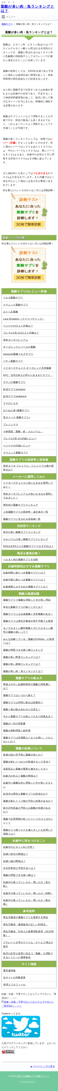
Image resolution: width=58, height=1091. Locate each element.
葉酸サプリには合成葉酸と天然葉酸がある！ (28, 614)
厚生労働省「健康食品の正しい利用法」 (25, 924)
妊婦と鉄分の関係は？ (15, 854)
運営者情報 (9, 970)
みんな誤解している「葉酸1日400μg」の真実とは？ (28, 641)
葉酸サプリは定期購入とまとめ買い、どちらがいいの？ (28, 739)
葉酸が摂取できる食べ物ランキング (23, 650)
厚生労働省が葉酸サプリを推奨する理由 (25, 917)
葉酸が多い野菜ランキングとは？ (22, 657)
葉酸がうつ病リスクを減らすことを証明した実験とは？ (28, 832)
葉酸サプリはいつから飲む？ (19, 695)
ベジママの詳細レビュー (17, 445)
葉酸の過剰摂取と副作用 (17, 730)
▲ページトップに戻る (42, 1066)
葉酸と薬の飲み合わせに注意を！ (22, 709)
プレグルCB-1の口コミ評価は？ (21, 333)
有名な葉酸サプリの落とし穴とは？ (23, 607)
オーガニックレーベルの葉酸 (19, 347)
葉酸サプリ (7, 24)
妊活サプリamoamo (14, 389)
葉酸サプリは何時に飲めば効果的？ (23, 702)
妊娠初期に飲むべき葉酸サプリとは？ (24, 572)
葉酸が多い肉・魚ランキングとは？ (23, 671)
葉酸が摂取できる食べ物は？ (19, 875)
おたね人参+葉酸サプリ (16, 410)
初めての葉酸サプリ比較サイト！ (33, 1076)
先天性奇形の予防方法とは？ (19, 868)
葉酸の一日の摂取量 (14, 723)
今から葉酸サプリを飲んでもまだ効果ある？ (28, 716)
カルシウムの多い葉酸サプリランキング (25, 539)
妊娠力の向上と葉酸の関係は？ (20, 776)
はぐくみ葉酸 (10, 311)
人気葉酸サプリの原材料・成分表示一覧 (25, 512)
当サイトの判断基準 (14, 977)
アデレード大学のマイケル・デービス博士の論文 (28, 944)
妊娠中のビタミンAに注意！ (19, 847)
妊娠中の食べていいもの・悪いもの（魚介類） (27, 884)
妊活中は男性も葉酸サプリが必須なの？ (25, 794)
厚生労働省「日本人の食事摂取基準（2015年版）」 (28, 933)
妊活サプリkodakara (14, 396)
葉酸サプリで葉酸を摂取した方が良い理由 (27, 600)
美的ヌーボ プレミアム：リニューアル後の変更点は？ (28, 468)
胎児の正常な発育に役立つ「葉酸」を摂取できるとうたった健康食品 (28, 955)
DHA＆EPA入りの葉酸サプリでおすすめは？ (28, 546)
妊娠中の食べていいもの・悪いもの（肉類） (28, 893)
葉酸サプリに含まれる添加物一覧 (22, 519)
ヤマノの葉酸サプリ (14, 382)
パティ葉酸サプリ (13, 361)
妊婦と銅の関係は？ (14, 861)
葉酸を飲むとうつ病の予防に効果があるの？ (28, 801)
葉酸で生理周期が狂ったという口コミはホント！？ (28, 821)
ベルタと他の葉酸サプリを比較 (20, 559)
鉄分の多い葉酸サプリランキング (22, 532)
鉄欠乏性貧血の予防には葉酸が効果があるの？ (27, 810)
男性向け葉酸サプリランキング (20, 505)
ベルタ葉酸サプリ (13, 297)
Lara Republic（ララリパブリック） (23, 319)
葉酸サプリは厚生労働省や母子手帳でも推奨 (28, 621)
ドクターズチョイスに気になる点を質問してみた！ (28, 485)
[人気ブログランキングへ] (8, 1051)
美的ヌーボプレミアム (15, 340)
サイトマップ (27, 1081)
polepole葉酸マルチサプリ (18, 354)
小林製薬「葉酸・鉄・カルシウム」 (23, 431)
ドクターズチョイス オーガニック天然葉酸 (27, 368)
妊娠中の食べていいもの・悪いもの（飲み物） (27, 902)
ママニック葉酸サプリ (15, 304)
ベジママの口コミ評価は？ (18, 326)
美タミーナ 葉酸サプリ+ (16, 417)
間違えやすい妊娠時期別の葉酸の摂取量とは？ (27, 686)
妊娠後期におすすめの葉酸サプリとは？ (25, 586)
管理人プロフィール (14, 984)
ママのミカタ (10, 403)
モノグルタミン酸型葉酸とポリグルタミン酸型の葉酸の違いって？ (28, 630)
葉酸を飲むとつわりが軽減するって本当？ (27, 761)
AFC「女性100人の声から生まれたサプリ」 (28, 375)
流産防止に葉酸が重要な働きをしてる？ (25, 769)
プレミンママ (10, 424)
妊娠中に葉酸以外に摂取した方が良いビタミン (28, 785)
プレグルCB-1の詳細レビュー (20, 438)
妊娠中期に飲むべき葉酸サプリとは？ (24, 579)
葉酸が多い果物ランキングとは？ (22, 664)
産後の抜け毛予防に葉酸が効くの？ (23, 754)
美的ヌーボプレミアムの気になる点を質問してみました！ (28, 496)
